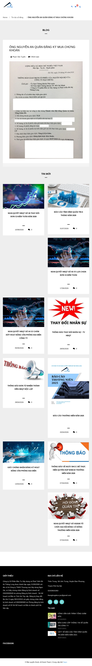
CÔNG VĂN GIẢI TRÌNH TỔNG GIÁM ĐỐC (72, 615)
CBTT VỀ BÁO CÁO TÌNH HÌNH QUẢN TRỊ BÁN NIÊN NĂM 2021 (72, 633)
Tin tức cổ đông (17, 17)
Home (5, 17)
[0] (74, 7)
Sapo (65, 662)
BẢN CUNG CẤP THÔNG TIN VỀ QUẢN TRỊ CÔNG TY (73, 624)
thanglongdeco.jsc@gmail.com (59, 595)
